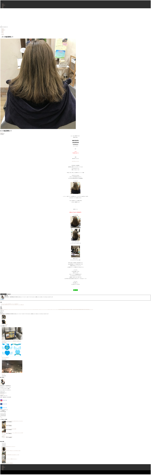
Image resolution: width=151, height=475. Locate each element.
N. (3, 309)
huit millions (1, 309)
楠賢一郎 (72, 309)
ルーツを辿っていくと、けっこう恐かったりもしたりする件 (14, 432)
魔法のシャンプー (90, 309)
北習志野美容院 (67, 309)
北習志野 (59, 309)
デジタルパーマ (37, 309)
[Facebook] (2, 299)
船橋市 (81, 309)
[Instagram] (3, 299)
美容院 (76, 309)
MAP (2, 7)
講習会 (87, 309)
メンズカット (51, 309)
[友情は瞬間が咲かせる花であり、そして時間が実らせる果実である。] (12, 339)
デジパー (41, 309)
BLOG (3, 32)
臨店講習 (78, 309)
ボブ (49, 309)
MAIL (2, 6)
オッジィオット (11, 309)
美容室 (74, 309)
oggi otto (5, 309)
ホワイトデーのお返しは (5, 357)
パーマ (47, 309)
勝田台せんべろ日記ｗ (9, 436)
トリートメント (44, 309)
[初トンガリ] (12, 372)
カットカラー (16, 309)
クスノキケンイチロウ (22, 309)
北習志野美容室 (63, 309)
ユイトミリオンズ (55, 309)
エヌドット (7, 309)
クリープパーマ (28, 309)
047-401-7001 (2, 394)
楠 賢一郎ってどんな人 (75, 161)
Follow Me (4, 400)
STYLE (3, 5)
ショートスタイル (32, 309)
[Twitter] (1, 299)
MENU (3, 4)
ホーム (3, 3)
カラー (18, 309)
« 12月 (1, 417)
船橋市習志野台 (84, 309)
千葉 (70, 309)
